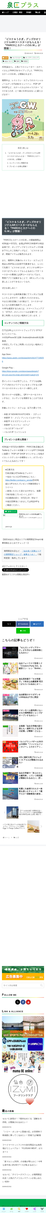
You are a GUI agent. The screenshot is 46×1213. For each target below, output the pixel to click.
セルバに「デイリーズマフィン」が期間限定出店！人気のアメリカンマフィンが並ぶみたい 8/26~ (22, 1178)
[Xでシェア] (8, 843)
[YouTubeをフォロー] (28, 1002)
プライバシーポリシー (10, 1206)
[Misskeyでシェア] (38, 843)
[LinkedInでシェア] (28, 856)
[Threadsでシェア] (18, 849)
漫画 (17, 61)
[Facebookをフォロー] (23, 1002)
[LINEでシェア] (8, 856)
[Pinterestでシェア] (18, 856)
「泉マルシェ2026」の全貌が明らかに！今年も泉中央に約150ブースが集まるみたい (22, 1163)
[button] (41, 985)
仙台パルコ (8, 61)
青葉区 (25, 61)
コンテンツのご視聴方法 (18, 163)
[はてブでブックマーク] (38, 849)
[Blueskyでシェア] (28, 843)
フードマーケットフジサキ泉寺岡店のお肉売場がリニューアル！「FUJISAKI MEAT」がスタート (22, 1148)
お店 (6, 58)
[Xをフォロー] (17, 1002)
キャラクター (16, 58)
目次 (20, 148)
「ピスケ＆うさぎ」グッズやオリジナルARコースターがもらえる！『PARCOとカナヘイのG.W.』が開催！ (23, 156)
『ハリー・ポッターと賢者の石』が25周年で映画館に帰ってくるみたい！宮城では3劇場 (22, 1133)
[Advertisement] (23, 23)
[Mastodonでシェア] (18, 843)
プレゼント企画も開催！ (18, 166)
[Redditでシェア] (28, 849)
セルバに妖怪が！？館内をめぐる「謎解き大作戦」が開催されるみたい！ (22, 1120)
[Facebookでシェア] (8, 849)
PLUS (25, 1206)
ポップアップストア (32, 58)
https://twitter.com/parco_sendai (19, 480)
